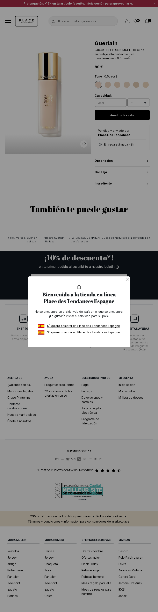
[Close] (127, 279)
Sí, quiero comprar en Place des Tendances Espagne (83, 326)
